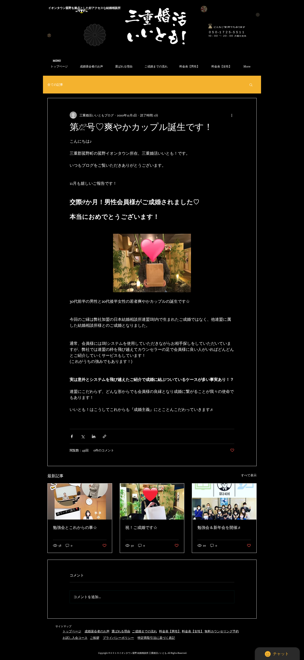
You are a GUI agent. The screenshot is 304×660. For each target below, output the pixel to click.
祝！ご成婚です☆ (141, 528)
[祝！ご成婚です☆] (152, 501)
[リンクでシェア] (104, 436)
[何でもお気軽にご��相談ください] (210, 26)
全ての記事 (55, 84)
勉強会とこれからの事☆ (75, 528)
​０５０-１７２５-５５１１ (226, 32)
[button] (251, 84)
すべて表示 (249, 475)
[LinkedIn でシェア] (93, 436)
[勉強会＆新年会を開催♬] (224, 501)
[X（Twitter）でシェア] (83, 436)
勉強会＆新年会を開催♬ (219, 528)
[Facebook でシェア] (72, 436)
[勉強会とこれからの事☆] (80, 501)
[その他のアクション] (231, 115)
